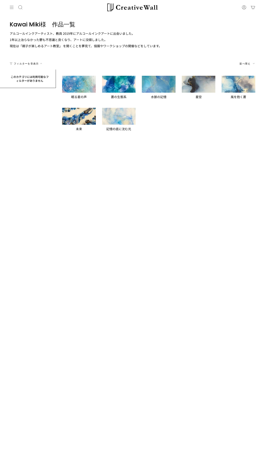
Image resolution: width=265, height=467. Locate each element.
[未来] (79, 116)
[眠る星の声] (79, 84)
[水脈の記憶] (159, 84)
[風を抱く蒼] (238, 84)
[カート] (253, 7)
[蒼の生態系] (119, 84)
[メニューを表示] (12, 7)
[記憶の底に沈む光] (119, 116)
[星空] (199, 84)
